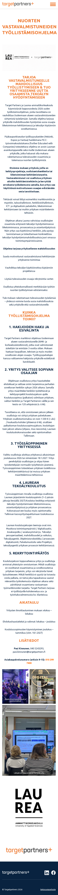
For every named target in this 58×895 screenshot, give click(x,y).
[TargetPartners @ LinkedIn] (46, 873)
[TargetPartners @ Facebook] (53, 873)
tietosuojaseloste (48, 890)
